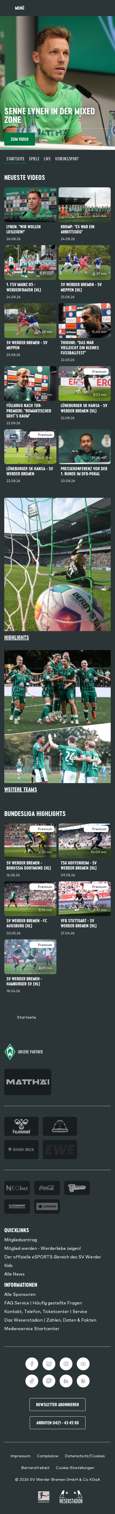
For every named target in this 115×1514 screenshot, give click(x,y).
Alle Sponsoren (20, 1294)
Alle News (14, 1274)
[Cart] (92, 8)
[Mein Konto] (105, 8)
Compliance (47, 1455)
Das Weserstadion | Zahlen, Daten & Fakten (50, 1320)
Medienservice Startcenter (31, 1328)
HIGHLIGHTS (16, 637)
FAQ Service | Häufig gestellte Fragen (43, 1302)
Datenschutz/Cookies (85, 1455)
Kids (8, 1265)
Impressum (20, 1455)
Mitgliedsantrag (20, 1239)
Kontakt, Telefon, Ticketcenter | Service (45, 1311)
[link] (30, 215)
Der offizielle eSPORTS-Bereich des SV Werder (52, 1256)
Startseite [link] (26, 1017)
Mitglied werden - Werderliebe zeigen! (42, 1248)
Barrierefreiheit (35, 1467)
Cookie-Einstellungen (75, 1467)
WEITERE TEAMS (20, 789)
